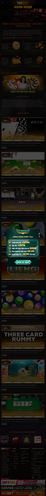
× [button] (38, 231)
